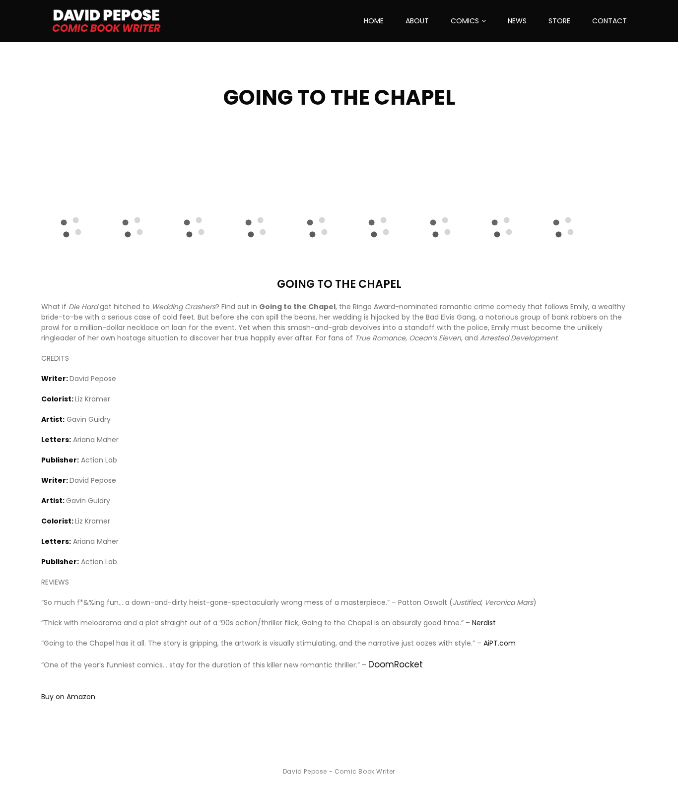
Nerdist (484, 623)
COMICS (465, 21)
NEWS (517, 21)
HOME (374, 21)
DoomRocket (395, 664)
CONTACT (609, 21)
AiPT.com (499, 643)
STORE (559, 21)
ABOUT (417, 21)
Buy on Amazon (68, 697)
